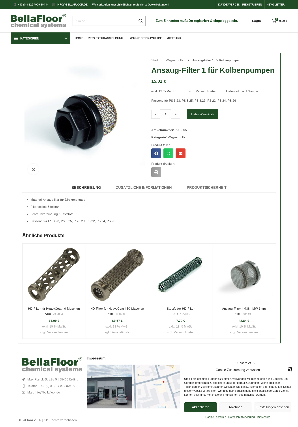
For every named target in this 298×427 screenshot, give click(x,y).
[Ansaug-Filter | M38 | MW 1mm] (244, 275)
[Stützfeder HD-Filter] (180, 275)
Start (155, 60)
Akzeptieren (200, 407)
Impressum (263, 417)
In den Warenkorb (202, 114)
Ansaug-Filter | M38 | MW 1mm (244, 308)
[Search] (141, 21)
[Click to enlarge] (33, 169)
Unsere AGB (246, 363)
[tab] (86, 187)
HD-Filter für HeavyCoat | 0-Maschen (54, 308)
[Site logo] (38, 20)
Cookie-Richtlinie (215, 417)
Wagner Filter (176, 60)
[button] (289, 370)
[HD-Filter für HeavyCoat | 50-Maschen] (117, 275)
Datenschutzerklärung (241, 417)
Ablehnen (235, 407)
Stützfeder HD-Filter (181, 308)
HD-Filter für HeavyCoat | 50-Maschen (117, 308)
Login (256, 20)
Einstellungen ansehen (273, 407)
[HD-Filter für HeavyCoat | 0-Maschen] (54, 275)
